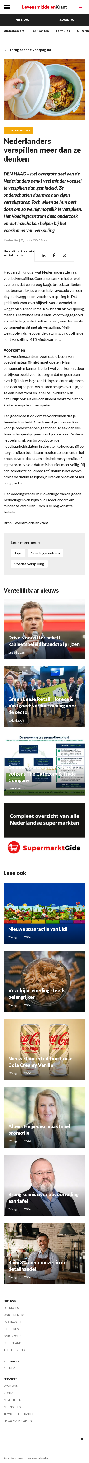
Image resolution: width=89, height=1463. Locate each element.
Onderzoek (12, 1336)
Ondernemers (14, 31)
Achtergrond (18, 130)
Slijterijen (11, 1329)
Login (81, 7)
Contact (10, 1392)
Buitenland (12, 1343)
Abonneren (12, 1407)
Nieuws (22, 20)
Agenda (9, 1368)
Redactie (11, 240)
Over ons (11, 1385)
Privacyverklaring (18, 1421)
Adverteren (12, 1400)
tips (18, 553)
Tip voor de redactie (19, 1414)
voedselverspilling (29, 563)
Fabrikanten (40, 31)
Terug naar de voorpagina (30, 50)
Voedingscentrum (45, 553)
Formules (63, 31)
